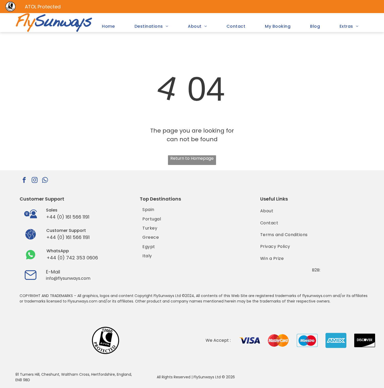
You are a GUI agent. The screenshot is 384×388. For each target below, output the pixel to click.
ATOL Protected (43, 6)
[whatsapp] (45, 180)
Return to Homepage (192, 158)
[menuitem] (108, 26)
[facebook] (24, 180)
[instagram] (34, 180)
